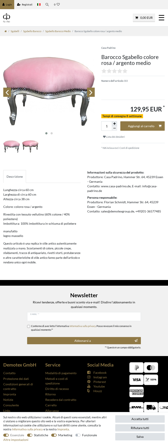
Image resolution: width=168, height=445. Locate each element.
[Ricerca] (47, 4)
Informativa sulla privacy (27, 429)
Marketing (65, 435)
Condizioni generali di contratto (18, 386)
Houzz (97, 391)
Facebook (100, 372)
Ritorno (50, 394)
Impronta (9, 394)
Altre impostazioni (15, 440)
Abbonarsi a (82, 340)
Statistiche (41, 435)
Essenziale (17, 435)
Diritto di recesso (57, 389)
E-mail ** (34, 314)
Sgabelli (15, 31)
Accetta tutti (140, 419)
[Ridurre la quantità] (114, 128)
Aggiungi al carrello (141, 126)
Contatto (9, 373)
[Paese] (39, 4)
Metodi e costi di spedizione (56, 381)
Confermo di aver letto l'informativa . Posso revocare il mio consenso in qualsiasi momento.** (81, 328)
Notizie (8, 400)
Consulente (11, 405)
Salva (140, 436)
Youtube (99, 386)
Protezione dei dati (16, 379)
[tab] (14, 176)
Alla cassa (52, 410)
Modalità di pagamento (61, 373)
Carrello (51, 405)
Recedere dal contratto (60, 400)
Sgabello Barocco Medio (58, 31)
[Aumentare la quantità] (114, 123)
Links (6, 410)
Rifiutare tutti (140, 428)
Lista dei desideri (115, 136)
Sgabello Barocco (32, 31)
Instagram (100, 377)
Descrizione (15, 176)
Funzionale (89, 435)
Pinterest (99, 382)
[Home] (6, 31)
